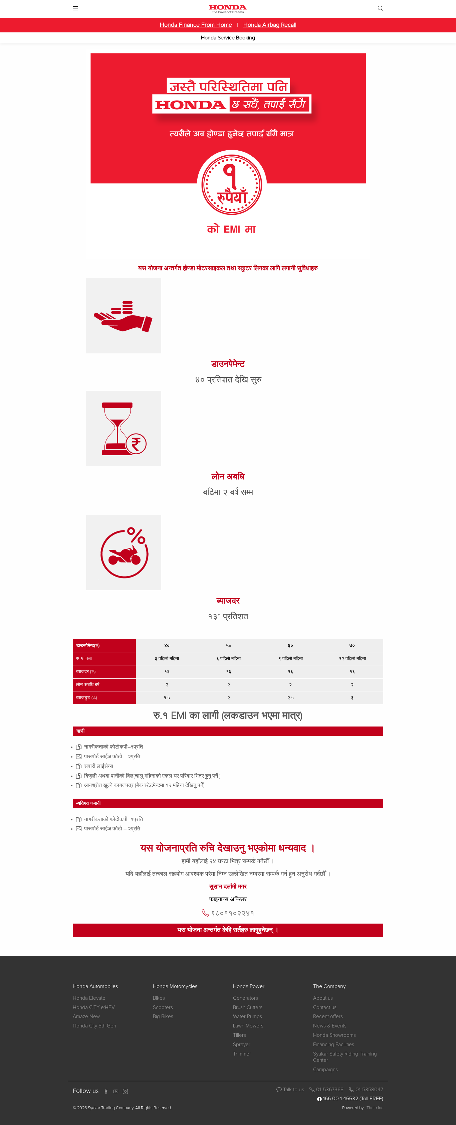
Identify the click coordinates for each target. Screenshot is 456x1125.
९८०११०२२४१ (232, 913)
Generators (245, 998)
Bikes (159, 998)
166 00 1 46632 (340, 1098)
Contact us (324, 1007)
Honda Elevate (89, 998)
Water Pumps (247, 1016)
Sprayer (241, 1044)
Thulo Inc (375, 1108)
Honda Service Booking (228, 37)
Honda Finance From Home (196, 25)
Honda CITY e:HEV (94, 1007)
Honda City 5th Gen (94, 1025)
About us (323, 998)
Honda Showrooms (334, 1035)
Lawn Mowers (248, 1025)
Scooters (163, 1007)
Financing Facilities (333, 1044)
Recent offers (328, 1016)
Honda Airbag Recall (269, 25)
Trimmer (242, 1054)
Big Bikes (163, 1016)
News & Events (330, 1025)
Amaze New (86, 1016)
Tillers (239, 1035)
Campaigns (325, 1069)
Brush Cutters (247, 1007)
